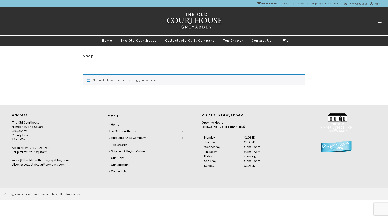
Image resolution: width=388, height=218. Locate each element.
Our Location (120, 164)
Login (377, 3)
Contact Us (261, 40)
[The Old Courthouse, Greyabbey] (194, 21)
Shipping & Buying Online (128, 151)
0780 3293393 (358, 3)
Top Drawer (233, 40)
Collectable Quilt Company (190, 40)
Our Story (117, 158)
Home (107, 40)
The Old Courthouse (138, 40)
